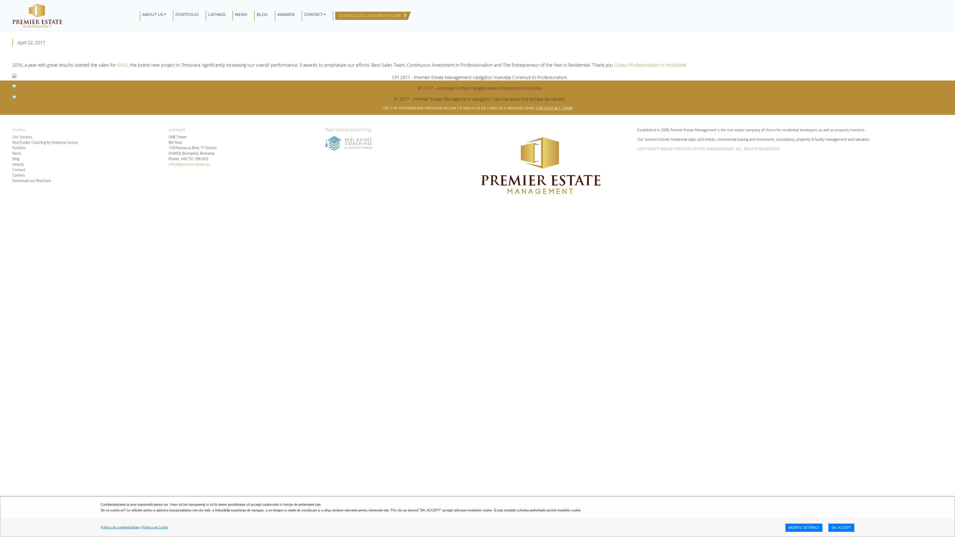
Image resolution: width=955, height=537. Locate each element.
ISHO (122, 65)
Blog (262, 14)
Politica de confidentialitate (120, 527)
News (241, 14)
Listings (217, 14)
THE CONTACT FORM (554, 108)
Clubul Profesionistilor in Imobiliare (649, 65)
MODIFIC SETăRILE (804, 528)
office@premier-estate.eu (189, 164)
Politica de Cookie (155, 527)
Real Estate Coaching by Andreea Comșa (45, 142)
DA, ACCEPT (841, 528)
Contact (313, 14)
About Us (152, 14)
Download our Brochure (31, 180)
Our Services (22, 136)
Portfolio (187, 14)
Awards (286, 14)
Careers (18, 175)
